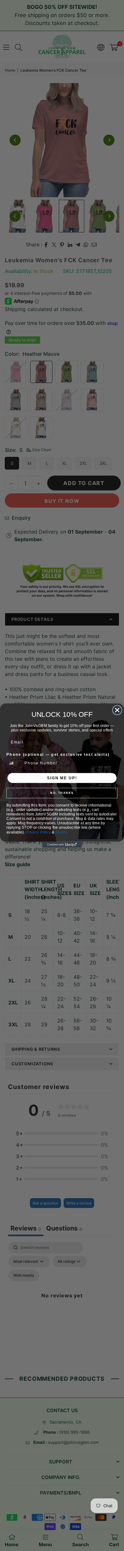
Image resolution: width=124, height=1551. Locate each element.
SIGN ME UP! (62, 778)
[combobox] (14, 763)
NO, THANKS (62, 793)
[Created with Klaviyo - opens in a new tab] (62, 845)
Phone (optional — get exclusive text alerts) (57, 754)
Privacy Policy (38, 832)
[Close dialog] (117, 710)
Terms (61, 832)
